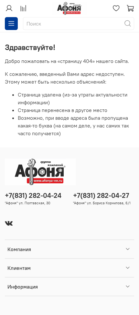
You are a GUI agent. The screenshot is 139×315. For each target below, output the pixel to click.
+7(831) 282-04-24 (33, 195)
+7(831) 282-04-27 (101, 195)
